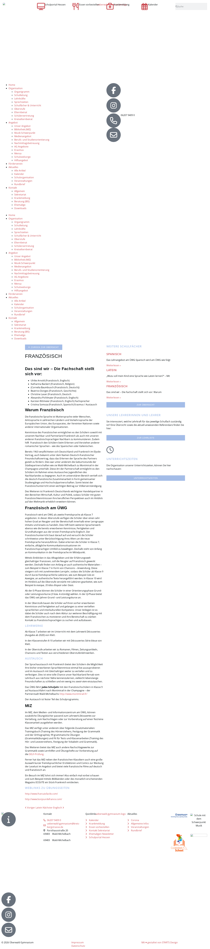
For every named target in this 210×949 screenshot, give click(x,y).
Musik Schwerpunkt (24, 132)
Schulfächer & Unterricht (27, 105)
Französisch (117, 386)
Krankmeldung (121, 4)
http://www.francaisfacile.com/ (41, 793)
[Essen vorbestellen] (75, 6)
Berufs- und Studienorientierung (31, 139)
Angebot (13, 122)
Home (12, 84)
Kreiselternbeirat (23, 119)
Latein (111, 370)
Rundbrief (19, 184)
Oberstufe (19, 108)
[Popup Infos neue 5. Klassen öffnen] (8, 819)
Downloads (20, 208)
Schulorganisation (24, 177)
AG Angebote (21, 146)
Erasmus (19, 150)
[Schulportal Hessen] (41, 6)
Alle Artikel (20, 170)
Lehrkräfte (19, 98)
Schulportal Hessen (55, 4)
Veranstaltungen (23, 180)
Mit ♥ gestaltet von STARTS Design (159, 942)
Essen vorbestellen (89, 4)
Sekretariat (20, 194)
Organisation (16, 88)
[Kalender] (144, 6)
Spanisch (113, 354)
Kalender (153, 4)
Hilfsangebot (21, 160)
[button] (53, 211)
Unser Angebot (22, 126)
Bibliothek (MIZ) (22, 129)
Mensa (17, 153)
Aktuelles (13, 167)
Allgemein (19, 191)
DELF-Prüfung (36, 754)
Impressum (77, 942)
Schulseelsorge (22, 156)
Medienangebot (22, 136)
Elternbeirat (20, 112)
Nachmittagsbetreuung (26, 143)
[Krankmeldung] (110, 6)
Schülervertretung (24, 115)
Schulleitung (21, 95)
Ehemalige (19, 204)
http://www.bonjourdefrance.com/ (43, 799)
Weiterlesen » (113, 365)
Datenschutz (78, 945)
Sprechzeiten (21, 102)
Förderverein (16, 163)
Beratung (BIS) (22, 201)
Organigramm (21, 91)
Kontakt (13, 187)
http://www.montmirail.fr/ (73, 693)
